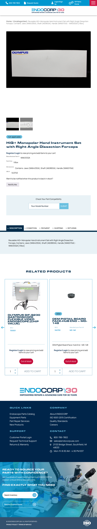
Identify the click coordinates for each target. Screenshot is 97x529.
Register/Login (13, 153)
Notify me (12, 184)
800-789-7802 (61, 437)
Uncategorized (20, 21)
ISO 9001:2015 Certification (63, 417)
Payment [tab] (45, 228)
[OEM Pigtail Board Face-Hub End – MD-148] (70, 323)
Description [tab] (15, 228)
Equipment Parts (18, 417)
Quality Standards (59, 421)
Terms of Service (25, 525)
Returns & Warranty (19, 444)
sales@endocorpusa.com (66, 440)
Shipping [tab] (58, 228)
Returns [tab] (71, 228)
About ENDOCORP (59, 413)
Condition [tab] (31, 228)
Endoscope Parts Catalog (22, 413)
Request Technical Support (23, 440)
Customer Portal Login (21, 437)
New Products (17, 424)
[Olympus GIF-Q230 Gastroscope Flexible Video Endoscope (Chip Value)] (26, 323)
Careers (54, 424)
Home (9, 21)
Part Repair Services (19, 421)
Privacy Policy (11, 525)
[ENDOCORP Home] (48, 11)
